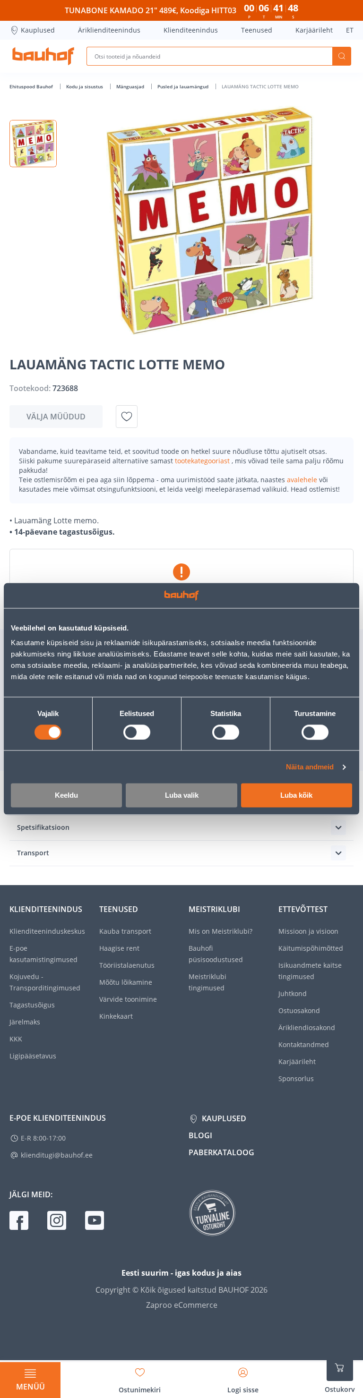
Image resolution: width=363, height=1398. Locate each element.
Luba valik (182, 796)
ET (350, 30)
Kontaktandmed (303, 1044)
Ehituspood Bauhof (31, 86)
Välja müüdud (56, 416)
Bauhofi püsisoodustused (216, 954)
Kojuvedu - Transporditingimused (44, 982)
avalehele (303, 479)
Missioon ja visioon (308, 931)
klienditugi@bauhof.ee (57, 1155)
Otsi (341, 56)
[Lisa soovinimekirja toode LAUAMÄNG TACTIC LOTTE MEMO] (127, 416)
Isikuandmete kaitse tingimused (310, 971)
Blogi (200, 1135)
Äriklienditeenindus (109, 30)
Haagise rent (119, 948)
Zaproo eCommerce (181, 1305)
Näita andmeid (310, 767)
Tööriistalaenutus (127, 965)
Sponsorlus (296, 1078)
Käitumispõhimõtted (310, 948)
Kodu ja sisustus (85, 86)
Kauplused (38, 30)
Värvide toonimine (128, 999)
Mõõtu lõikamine (125, 982)
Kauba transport (125, 931)
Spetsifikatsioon (43, 827)
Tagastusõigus (32, 1004)
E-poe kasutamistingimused (43, 954)
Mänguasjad (131, 86)
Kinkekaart (116, 1016)
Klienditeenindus (191, 30)
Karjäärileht (314, 30)
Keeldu (66, 796)
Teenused (256, 30)
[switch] (136, 732)
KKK (15, 1038)
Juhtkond (292, 993)
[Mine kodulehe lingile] (43, 56)
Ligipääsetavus (32, 1055)
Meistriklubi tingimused (207, 982)
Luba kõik (296, 796)
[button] (33, 143)
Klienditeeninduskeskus (47, 931)
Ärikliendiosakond (306, 1027)
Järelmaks (24, 1021)
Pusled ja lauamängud (183, 86)
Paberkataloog (221, 1152)
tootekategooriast (203, 460)
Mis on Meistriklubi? (220, 931)
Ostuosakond (299, 1010)
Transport (33, 852)
